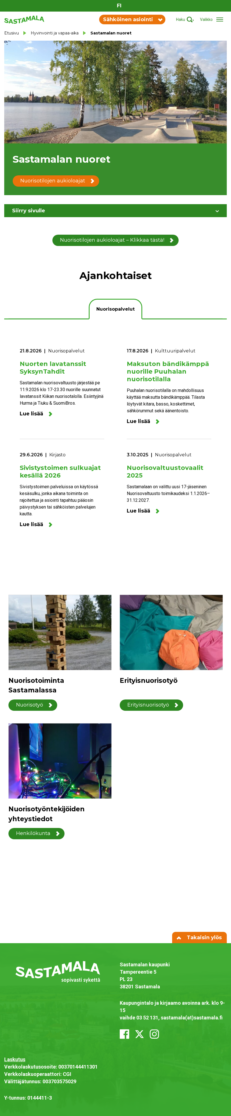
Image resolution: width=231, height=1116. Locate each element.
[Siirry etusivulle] (24, 19)
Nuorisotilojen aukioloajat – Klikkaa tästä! (112, 240)
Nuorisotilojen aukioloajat (52, 181)
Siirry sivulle (28, 211)
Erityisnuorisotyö (148, 705)
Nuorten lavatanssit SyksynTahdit (53, 367)
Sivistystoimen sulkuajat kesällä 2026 (60, 471)
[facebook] (124, 1034)
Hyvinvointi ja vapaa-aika (55, 33)
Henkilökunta (33, 833)
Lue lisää (31, 414)
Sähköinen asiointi (128, 19)
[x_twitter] (139, 1034)
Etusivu (11, 33)
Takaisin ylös (203, 937)
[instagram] (154, 1034)
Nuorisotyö (29, 705)
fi (119, 6)
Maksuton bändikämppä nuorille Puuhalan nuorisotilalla (168, 371)
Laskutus (14, 1059)
